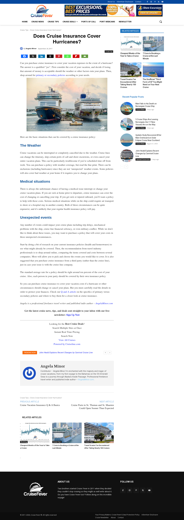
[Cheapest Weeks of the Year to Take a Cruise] (35, 433)
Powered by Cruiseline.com (67, 344)
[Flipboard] (76, 56)
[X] (158, 1)
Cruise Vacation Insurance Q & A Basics (40, 405)
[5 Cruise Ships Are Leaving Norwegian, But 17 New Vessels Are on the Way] (126, 124)
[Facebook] (147, 1)
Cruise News (140, 109)
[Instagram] (151, 1)
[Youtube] (162, 1)
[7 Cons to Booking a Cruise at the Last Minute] (67, 433)
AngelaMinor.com (104, 303)
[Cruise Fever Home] (41, 10)
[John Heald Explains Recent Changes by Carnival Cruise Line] (126, 155)
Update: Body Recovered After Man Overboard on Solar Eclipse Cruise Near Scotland (148, 137)
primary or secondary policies (50, 75)
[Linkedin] (42, 56)
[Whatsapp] (67, 56)
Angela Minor (31, 48)
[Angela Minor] (22, 48)
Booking (24, 442)
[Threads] (50, 56)
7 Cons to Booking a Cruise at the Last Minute (151, 56)
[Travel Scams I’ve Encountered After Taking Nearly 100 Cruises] (99, 433)
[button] (160, 21)
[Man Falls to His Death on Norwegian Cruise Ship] (126, 108)
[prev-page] (122, 166)
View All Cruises (67, 340)
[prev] (105, 352)
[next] (109, 352)
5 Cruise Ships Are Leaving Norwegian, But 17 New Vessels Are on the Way (147, 122)
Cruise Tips (24, 30)
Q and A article (68, 291)
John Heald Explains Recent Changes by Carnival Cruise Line (66, 352)
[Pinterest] (155, 1)
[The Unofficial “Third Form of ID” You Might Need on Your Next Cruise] (153, 69)
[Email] (85, 56)
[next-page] (126, 166)
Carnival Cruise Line (143, 159)
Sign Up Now (73, 315)
